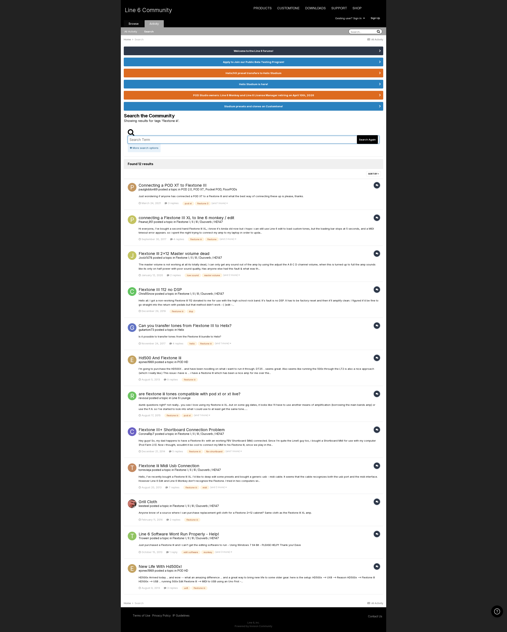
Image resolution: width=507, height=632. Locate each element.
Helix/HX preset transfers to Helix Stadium (253, 73)
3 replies (173, 203)
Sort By (373, 174)
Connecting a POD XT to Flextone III (173, 185)
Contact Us (375, 616)
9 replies (172, 379)
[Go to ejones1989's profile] (132, 359)
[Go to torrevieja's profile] (132, 467)
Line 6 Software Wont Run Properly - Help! (179, 534)
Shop (357, 8)
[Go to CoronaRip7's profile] (132, 431)
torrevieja (145, 469)
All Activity (130, 31)
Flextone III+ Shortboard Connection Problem (182, 429)
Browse (134, 23)
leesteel (144, 506)
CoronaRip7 (146, 433)
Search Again (367, 139)
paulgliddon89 (148, 189)
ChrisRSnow (146, 293)
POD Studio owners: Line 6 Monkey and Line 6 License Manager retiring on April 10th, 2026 (253, 95)
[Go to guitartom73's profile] (132, 327)
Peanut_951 (146, 221)
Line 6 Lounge (181, 398)
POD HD (182, 362)
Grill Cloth (148, 501)
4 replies (178, 239)
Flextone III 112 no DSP (160, 289)
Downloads (315, 8)
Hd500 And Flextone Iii (160, 357)
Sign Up (375, 18)
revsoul (143, 398)
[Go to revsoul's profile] (132, 396)
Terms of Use (141, 615)
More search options (145, 147)
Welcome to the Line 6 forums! (253, 50)
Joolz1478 (145, 257)
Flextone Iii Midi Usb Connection (169, 465)
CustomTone (288, 8)
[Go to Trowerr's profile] (132, 536)
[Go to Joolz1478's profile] (132, 255)
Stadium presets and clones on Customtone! (253, 106)
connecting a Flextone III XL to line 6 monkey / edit (186, 217)
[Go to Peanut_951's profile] (132, 219)
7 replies (173, 487)
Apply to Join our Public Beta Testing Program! (253, 62)
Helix (181, 329)
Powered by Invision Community (253, 626)
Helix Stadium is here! (253, 84)
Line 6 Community (148, 10)
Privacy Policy (161, 615)
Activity (154, 23)
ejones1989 (146, 362)
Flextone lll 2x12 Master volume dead (174, 253)
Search (149, 31)
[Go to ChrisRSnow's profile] (132, 291)
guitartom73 (146, 329)
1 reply (173, 552)
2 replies (175, 275)
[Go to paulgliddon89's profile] (132, 187)
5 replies (177, 451)
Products (263, 8)
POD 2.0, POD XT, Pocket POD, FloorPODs (209, 189)
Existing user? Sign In (349, 18)
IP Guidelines (181, 615)
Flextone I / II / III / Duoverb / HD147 (200, 221)
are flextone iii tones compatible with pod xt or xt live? (189, 394)
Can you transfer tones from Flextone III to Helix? (185, 325)
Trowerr (144, 538)
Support (339, 8)
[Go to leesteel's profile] (132, 503)
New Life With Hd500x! (160, 566)
